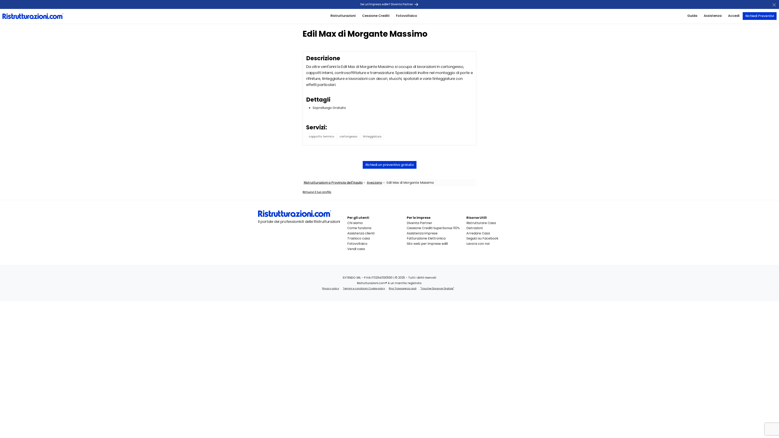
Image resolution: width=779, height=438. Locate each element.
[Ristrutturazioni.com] (32, 16)
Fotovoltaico (406, 15)
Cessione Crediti (376, 15)
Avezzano (374, 182)
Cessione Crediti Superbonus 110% (433, 228)
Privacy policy (330, 288)
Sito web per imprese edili (427, 243)
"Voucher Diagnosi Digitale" (437, 288)
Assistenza (713, 15)
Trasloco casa (358, 238)
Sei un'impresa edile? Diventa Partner (387, 4)
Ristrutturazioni (343, 15)
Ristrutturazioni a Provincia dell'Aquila (333, 182)
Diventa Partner (419, 223)
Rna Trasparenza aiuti (402, 288)
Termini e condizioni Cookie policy (364, 288)
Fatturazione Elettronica (426, 238)
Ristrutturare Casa (481, 223)
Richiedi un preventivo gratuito (389, 164)
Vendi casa (356, 249)
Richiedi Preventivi (759, 16)
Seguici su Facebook (482, 238)
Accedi (733, 15)
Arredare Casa (478, 233)
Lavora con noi (478, 243)
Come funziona (359, 228)
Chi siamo (355, 223)
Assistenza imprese (422, 233)
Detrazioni (474, 228)
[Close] (774, 5)
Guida (692, 15)
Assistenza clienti (360, 233)
